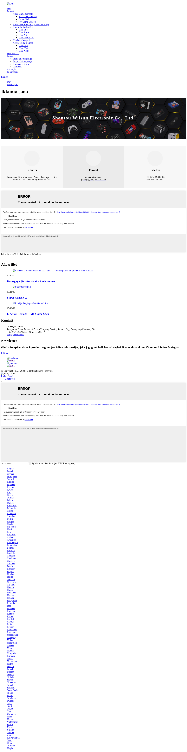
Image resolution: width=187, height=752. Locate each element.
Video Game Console (23, 14)
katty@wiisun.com (15, 334)
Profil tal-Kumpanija (22, 58)
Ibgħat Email (7, 376)
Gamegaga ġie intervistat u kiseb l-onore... (32, 281)
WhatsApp (10, 379)
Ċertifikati (17, 66)
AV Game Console (27, 22)
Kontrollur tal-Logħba (23, 27)
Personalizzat (13, 53)
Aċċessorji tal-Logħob (23, 43)
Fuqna (10, 56)
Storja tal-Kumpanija (22, 61)
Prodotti (10, 11)
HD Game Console (28, 16)
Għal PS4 (23, 29)
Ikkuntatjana (12, 72)
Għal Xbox (24, 32)
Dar (9, 8)
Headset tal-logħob (21, 40)
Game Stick (24, 19)
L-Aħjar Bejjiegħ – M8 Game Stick (28, 313)
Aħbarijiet (11, 69)
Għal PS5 (23, 45)
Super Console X (17, 297)
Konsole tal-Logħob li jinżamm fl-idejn (31, 24)
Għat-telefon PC (26, 37)
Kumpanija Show (21, 64)
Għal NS (23, 35)
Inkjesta (4, 353)
